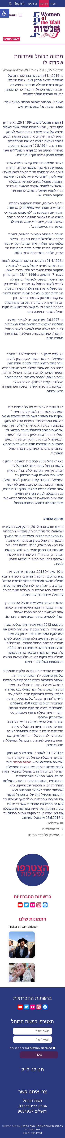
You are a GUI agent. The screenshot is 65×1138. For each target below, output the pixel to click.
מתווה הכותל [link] (22, 762)
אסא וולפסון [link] (29, 1132)
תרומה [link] (44, 3)
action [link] (32, 863)
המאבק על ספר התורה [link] (43, 835)
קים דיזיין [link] (29, 1129)
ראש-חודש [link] (11, 39)
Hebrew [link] (53, 823)
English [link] (19, 3)
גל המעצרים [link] (50, 829)
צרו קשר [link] (32, 3)
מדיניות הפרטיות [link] (19, 1048)
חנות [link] (53, 3)
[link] (4, 13)
